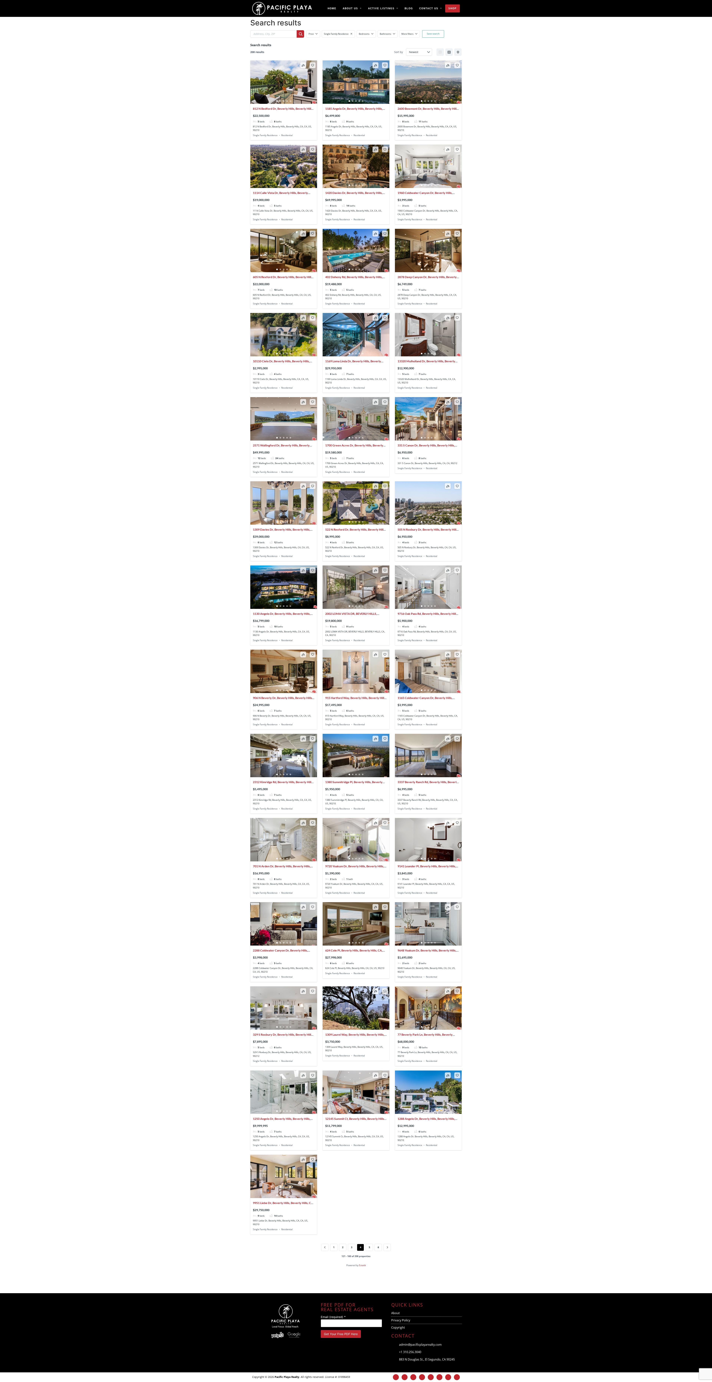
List (449, 52)
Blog (409, 8)
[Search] (300, 34)
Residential (287, 135)
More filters (407, 33)
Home (332, 8)
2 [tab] (280, 101)
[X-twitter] (311, 1280)
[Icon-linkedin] (334, 1280)
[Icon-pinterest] (356, 1280)
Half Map (458, 52)
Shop (452, 8)
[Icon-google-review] (445, 1280)
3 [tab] (283, 101)
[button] (352, 8)
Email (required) (333, 1316)
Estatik (362, 1265)
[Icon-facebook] (289, 1280)
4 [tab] (287, 101)
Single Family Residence (265, 135)
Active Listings (381, 8)
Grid (440, 52)
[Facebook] (405, 1377)
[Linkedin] (422, 1377)
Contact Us (428, 8)
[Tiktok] (400, 1280)
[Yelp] (423, 1280)
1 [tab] (277, 101)
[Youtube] (378, 1280)
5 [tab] (290, 101)
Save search (433, 33)
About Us (350, 8)
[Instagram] (267, 1280)
